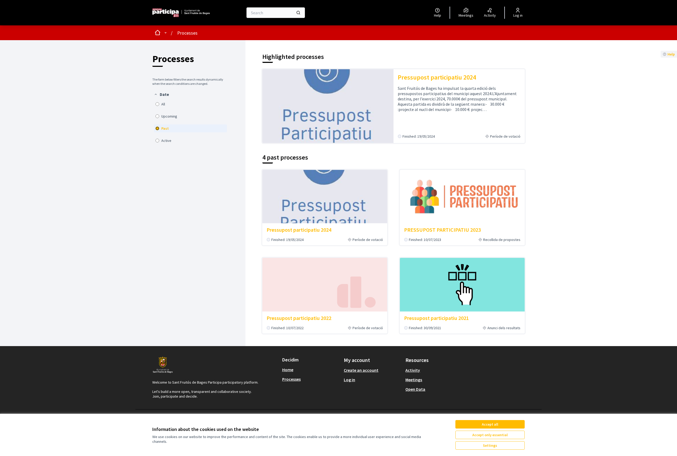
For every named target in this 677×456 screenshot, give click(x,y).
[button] (161, 94)
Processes (187, 33)
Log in (349, 379)
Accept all (490, 424)
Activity (412, 370)
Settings (490, 445)
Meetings (413, 379)
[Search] (298, 13)
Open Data (415, 389)
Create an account (361, 370)
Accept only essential (490, 434)
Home (287, 369)
